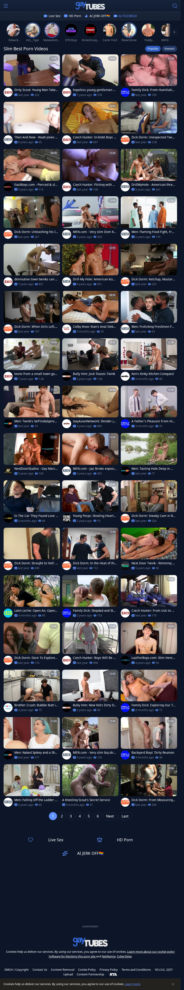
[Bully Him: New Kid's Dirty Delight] (90, 692)
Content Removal (62, 970)
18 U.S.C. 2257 (164, 970)
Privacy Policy (109, 970)
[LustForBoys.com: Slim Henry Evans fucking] (149, 644)
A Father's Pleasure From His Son (152, 421)
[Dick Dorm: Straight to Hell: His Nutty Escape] (32, 550)
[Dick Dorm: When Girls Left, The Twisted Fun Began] (32, 313)
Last (125, 816)
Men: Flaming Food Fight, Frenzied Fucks (152, 232)
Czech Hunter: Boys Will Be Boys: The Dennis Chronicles (94, 658)
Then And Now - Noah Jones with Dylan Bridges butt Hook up (36, 137)
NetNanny (109, 956)
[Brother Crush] (8, 707)
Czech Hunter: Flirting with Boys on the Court (94, 184)
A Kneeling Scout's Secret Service (86, 800)
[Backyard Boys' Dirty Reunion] (149, 739)
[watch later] (9, 59)
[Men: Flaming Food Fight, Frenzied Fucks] (149, 218)
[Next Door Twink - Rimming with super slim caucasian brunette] (149, 550)
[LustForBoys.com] (125, 660)
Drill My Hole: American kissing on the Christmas (94, 279)
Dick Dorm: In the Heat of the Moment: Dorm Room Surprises (94, 563)
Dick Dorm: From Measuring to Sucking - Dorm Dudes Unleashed (153, 800)
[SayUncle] (66, 376)
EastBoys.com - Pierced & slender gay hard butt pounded (35, 184)
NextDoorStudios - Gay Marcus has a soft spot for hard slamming (35, 468)
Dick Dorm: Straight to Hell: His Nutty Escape (36, 563)
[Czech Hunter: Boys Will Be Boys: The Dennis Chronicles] (90, 644)
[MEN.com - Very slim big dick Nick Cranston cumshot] (90, 739)
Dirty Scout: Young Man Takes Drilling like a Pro (35, 90)
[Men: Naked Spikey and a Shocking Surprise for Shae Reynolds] (32, 739)
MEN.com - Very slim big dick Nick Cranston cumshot (94, 752)
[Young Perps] (66, 518)
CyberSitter (124, 956)
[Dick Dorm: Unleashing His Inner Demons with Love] (32, 218)
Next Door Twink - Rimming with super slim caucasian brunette (153, 563)
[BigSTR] (8, 92)
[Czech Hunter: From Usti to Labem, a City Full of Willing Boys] (149, 597)
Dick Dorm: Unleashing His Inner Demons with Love (35, 232)
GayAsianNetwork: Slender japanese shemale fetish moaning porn (94, 421)
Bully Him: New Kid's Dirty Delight (94, 705)
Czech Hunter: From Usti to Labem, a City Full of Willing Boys (153, 610)
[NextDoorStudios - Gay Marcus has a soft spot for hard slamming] (32, 455)
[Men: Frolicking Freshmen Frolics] (149, 313)
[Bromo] (125, 376)
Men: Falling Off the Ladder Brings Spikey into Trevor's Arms (35, 800)
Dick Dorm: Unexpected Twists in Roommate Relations (153, 137)
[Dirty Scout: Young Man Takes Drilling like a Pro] (32, 77)
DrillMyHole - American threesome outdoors (152, 184)
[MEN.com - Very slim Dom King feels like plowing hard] (90, 218)
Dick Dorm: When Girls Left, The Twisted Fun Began (36, 326)
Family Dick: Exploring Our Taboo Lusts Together (153, 705)
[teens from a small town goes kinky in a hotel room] (32, 360)
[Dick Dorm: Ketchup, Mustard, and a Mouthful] (149, 266)
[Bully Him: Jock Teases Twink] (90, 360)
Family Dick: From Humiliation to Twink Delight (152, 90)
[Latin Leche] (8, 613)
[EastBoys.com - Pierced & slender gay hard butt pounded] (32, 171)
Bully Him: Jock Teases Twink (94, 374)
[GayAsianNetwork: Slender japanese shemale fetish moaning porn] (90, 408)
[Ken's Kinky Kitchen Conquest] (149, 360)
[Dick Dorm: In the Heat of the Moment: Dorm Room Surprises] (90, 550)
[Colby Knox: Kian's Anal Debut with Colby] (90, 313)
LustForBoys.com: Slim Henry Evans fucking (152, 658)
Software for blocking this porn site (72, 956)
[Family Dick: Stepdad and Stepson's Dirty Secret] (90, 597)
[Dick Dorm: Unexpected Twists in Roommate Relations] (149, 124)
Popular (153, 49)
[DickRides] (8, 518)
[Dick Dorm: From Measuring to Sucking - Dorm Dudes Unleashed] (149, 786)
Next (110, 816)
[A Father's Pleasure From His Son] (149, 408)
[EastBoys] (8, 186)
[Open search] (175, 6)
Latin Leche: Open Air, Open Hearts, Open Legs (36, 610)
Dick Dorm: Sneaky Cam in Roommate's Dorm (153, 516)
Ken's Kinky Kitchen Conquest (152, 374)
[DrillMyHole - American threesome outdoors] (149, 171)
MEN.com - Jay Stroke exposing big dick (94, 468)
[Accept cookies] (173, 984)
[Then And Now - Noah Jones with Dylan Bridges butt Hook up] (32, 124)
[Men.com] (8, 139)
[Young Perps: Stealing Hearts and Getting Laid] (90, 502)
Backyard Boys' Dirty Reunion (152, 752)
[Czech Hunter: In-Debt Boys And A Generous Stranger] (90, 124)
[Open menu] (6, 6)
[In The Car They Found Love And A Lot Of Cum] (32, 502)
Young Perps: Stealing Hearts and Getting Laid (94, 516)
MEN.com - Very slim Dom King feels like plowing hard (94, 232)
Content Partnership (90, 974)
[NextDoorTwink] (125, 565)
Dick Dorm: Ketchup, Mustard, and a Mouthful (153, 279)
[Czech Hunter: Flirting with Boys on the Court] (90, 171)
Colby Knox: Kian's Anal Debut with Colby (94, 326)
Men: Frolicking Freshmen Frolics (153, 326)
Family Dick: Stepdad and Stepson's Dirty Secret (95, 610)
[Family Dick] (125, 92)
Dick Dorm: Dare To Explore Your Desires (36, 658)
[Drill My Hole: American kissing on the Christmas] (90, 266)
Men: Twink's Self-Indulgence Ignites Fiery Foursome (35, 421)
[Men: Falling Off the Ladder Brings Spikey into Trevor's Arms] (32, 786)
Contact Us (40, 970)
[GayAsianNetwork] (66, 423)
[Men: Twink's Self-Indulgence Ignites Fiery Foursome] (32, 408)
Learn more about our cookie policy (151, 952)
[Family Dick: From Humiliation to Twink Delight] (149, 77)
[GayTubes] (90, 6)
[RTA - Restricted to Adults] (113, 974)
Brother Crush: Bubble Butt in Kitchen (35, 705)
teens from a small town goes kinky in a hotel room (36, 374)
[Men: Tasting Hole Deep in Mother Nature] (149, 455)
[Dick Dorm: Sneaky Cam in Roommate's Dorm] (149, 502)
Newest (169, 49)
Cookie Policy (87, 970)
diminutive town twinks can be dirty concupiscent (35, 279)
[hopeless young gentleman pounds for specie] (90, 77)
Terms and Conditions (136, 970)
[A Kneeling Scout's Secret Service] (90, 786)
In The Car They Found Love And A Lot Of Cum (36, 516)
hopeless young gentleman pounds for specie (95, 90)
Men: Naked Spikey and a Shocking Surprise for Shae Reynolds (36, 752)
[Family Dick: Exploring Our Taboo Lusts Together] (149, 692)
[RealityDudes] (125, 139)
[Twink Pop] (8, 423)
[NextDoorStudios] (8, 470)
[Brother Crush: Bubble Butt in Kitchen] (32, 692)
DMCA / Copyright (16, 970)
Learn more (132, 984)
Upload (68, 974)
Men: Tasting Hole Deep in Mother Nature (153, 468)
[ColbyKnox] (66, 328)
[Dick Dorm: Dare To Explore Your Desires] (32, 644)
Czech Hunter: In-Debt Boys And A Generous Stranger (94, 137)
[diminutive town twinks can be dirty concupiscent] (32, 266)
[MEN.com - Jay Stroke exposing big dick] (90, 455)
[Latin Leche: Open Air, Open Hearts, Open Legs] (32, 597)
